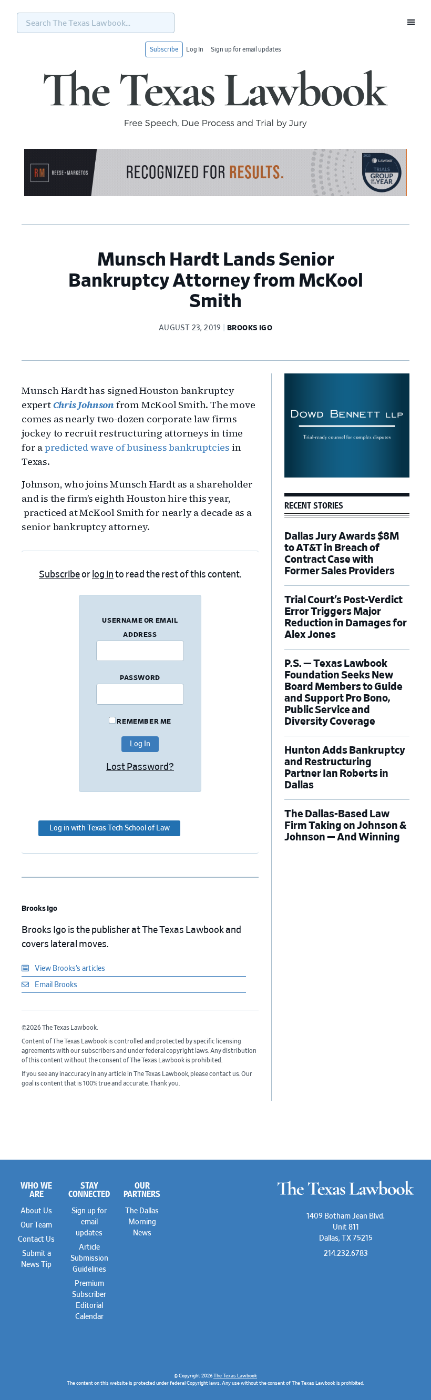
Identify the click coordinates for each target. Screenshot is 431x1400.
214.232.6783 (346, 1253)
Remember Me (143, 721)
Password (140, 678)
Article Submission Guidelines (89, 1258)
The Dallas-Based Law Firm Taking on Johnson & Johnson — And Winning (345, 826)
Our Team (36, 1225)
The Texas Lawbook (215, 99)
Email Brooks (55, 985)
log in (103, 575)
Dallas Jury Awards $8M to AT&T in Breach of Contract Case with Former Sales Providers (341, 553)
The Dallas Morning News (142, 1222)
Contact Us (36, 1239)
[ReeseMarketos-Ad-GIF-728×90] (215, 194)
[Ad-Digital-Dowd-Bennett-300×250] (346, 476)
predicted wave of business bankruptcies (137, 447)
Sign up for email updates (246, 49)
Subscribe (164, 49)
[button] (407, 22)
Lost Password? (140, 767)
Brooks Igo (39, 908)
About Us (36, 1211)
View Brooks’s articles (69, 968)
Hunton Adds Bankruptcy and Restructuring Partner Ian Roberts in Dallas (344, 767)
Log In (194, 49)
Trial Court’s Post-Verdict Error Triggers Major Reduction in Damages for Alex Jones (345, 617)
